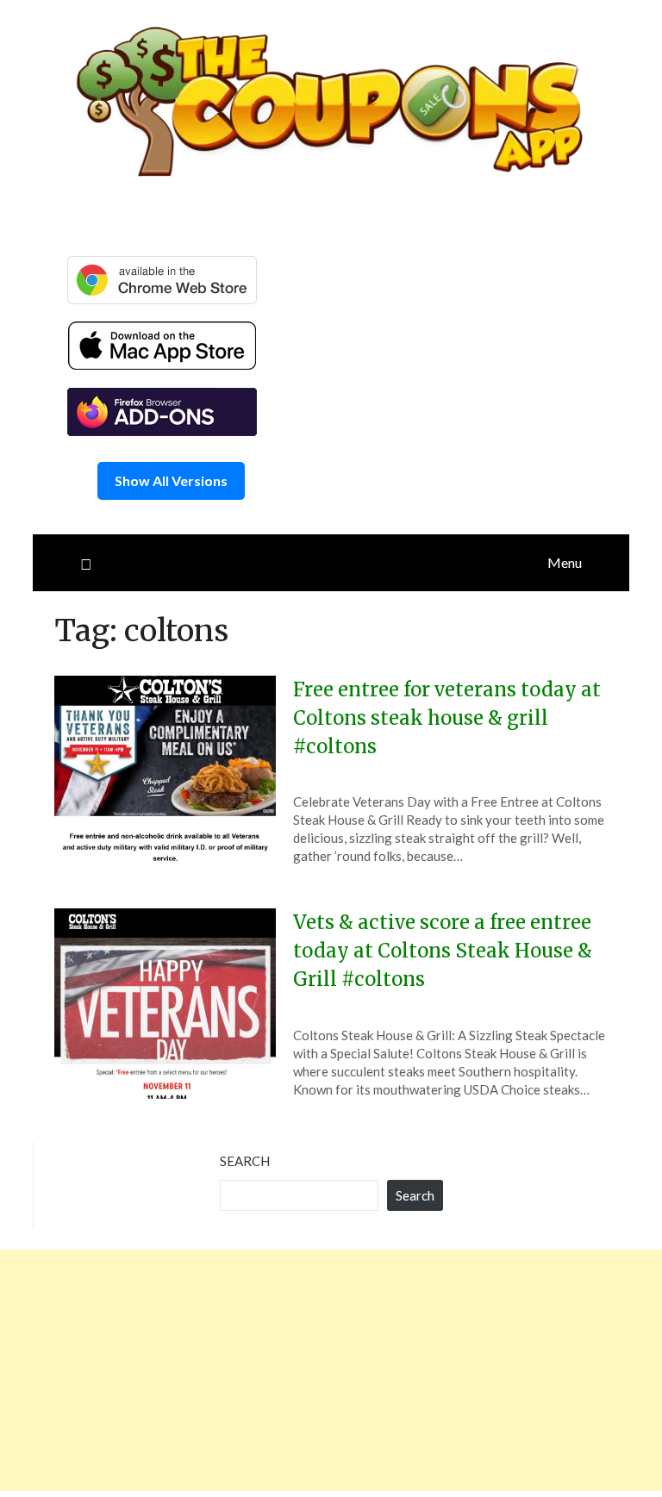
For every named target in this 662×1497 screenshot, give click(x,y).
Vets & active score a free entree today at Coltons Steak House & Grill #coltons (442, 950)
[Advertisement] (331, 1370)
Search (245, 1161)
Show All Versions (171, 480)
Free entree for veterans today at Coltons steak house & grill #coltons (447, 717)
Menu (564, 562)
